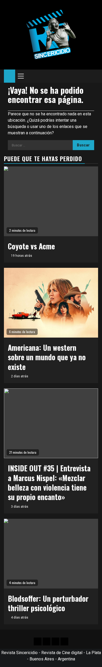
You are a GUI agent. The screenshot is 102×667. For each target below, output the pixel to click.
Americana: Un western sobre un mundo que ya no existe (47, 357)
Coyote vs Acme (31, 246)
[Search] (94, 76)
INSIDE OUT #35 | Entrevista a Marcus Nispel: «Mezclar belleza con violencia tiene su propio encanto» (49, 482)
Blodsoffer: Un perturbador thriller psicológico (48, 603)
